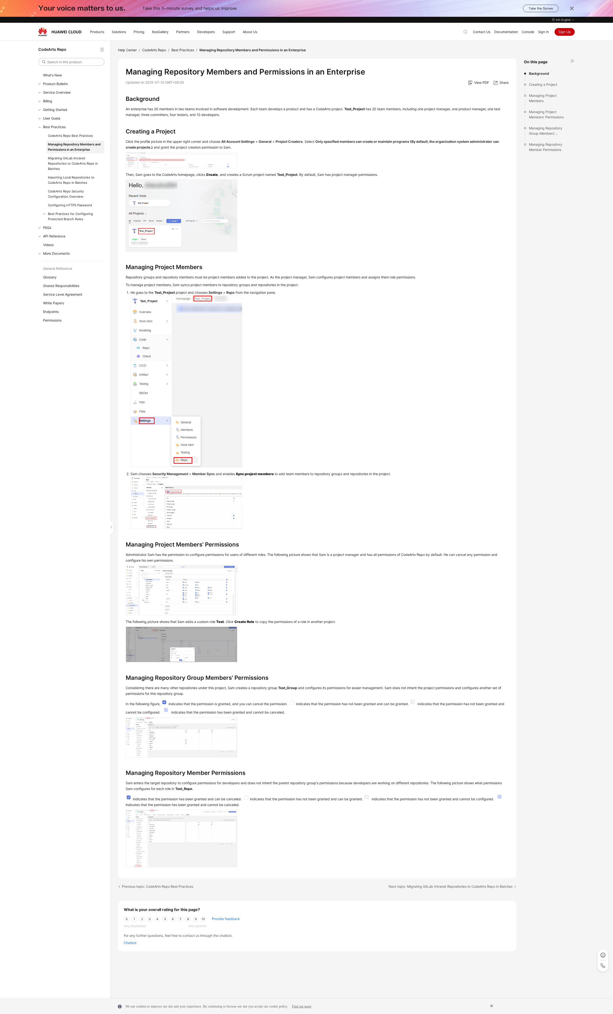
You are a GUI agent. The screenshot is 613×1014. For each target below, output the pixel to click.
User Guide (51, 118)
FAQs (47, 227)
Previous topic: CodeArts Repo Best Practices (157, 886)
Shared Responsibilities (61, 286)
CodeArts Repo (154, 50)
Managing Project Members (542, 98)
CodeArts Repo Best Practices (70, 136)
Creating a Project (543, 84)
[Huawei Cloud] (59, 32)
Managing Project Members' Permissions (546, 114)
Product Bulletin (55, 84)
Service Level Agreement (62, 294)
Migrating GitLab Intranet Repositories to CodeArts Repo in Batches (73, 163)
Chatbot (130, 943)
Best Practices (54, 127)
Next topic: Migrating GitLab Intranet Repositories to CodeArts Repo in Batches (450, 886)
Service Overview (57, 92)
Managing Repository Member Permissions (545, 147)
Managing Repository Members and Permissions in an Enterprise (74, 146)
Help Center (127, 50)
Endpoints (51, 312)
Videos (48, 245)
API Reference (54, 236)
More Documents (56, 253)
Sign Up (564, 32)
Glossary (50, 277)
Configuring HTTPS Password (70, 205)
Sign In (543, 32)
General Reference (57, 268)
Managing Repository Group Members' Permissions (545, 131)
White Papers (53, 303)
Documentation (506, 32)
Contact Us (481, 32)
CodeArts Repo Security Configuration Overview (66, 193)
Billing (47, 101)
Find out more (301, 1006)
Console (528, 32)
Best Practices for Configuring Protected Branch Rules (70, 216)
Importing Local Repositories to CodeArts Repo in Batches (71, 179)
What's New (52, 75)
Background (539, 73)
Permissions (52, 320)
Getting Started (55, 110)
